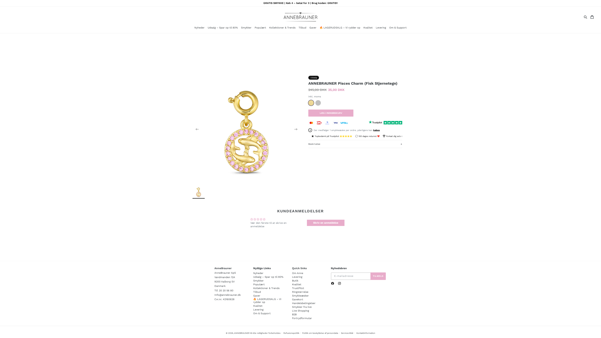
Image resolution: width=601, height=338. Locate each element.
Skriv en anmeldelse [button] (325, 222)
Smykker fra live (302, 306)
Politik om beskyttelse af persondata (320, 333)
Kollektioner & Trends (266, 288)
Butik (295, 280)
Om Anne (297, 273)
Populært (259, 284)
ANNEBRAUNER (242, 333)
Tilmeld (378, 276)
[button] (246, 28)
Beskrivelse (355, 144)
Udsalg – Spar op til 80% (268, 276)
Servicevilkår (347, 333)
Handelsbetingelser (304, 303)
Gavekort (297, 299)
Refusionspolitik (291, 333)
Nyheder (258, 273)
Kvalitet (257, 305)
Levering (258, 309)
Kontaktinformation (365, 333)
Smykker (258, 280)
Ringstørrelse (300, 291)
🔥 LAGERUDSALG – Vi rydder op (267, 301)
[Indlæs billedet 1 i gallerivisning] (199, 192)
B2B (294, 314)
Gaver (256, 295)
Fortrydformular (302, 318)
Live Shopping (300, 310)
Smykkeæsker (300, 295)
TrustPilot (298, 288)
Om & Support (262, 313)
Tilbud (257, 291)
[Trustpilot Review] (375, 122)
